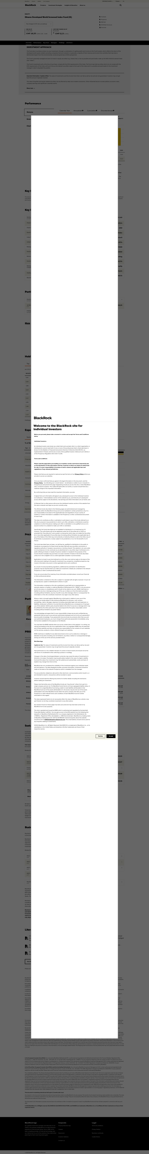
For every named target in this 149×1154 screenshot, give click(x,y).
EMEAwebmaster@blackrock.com (55, 719)
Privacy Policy (79, 474)
